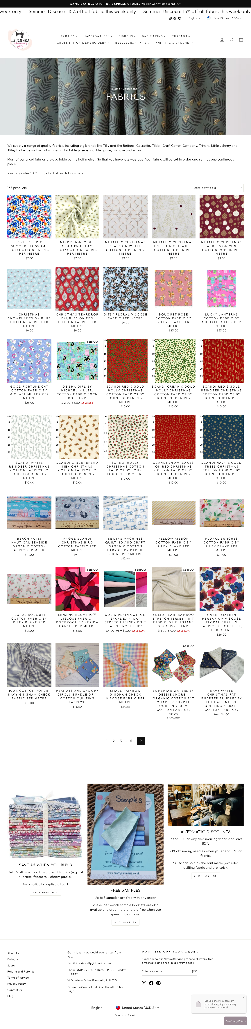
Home (116, 88)
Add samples (125, 922)
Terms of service (18, 977)
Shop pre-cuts (45, 892)
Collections (130, 88)
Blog (10, 996)
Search (11, 965)
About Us (13, 953)
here (80, 173)
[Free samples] (125, 834)
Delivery (12, 959)
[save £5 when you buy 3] (45, 822)
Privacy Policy (16, 983)
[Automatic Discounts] (206, 805)
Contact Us (14, 990)
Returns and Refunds (20, 971)
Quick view (29, 234)
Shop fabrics (205, 875)
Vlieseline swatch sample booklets (119, 905)
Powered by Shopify (125, 1014)
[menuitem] (69, 36)
